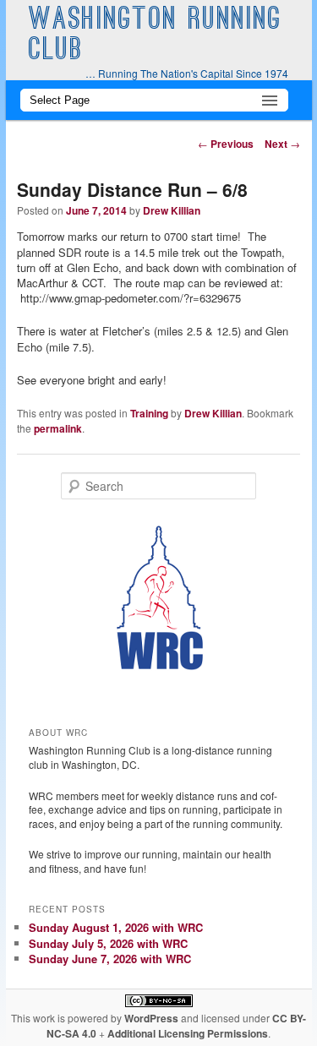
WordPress (151, 1018)
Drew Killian (171, 210)
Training (149, 413)
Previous (226, 143)
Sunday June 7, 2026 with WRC (110, 959)
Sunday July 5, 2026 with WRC (108, 943)
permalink (58, 428)
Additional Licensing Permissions (187, 1033)
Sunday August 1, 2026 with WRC (116, 927)
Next (282, 143)
